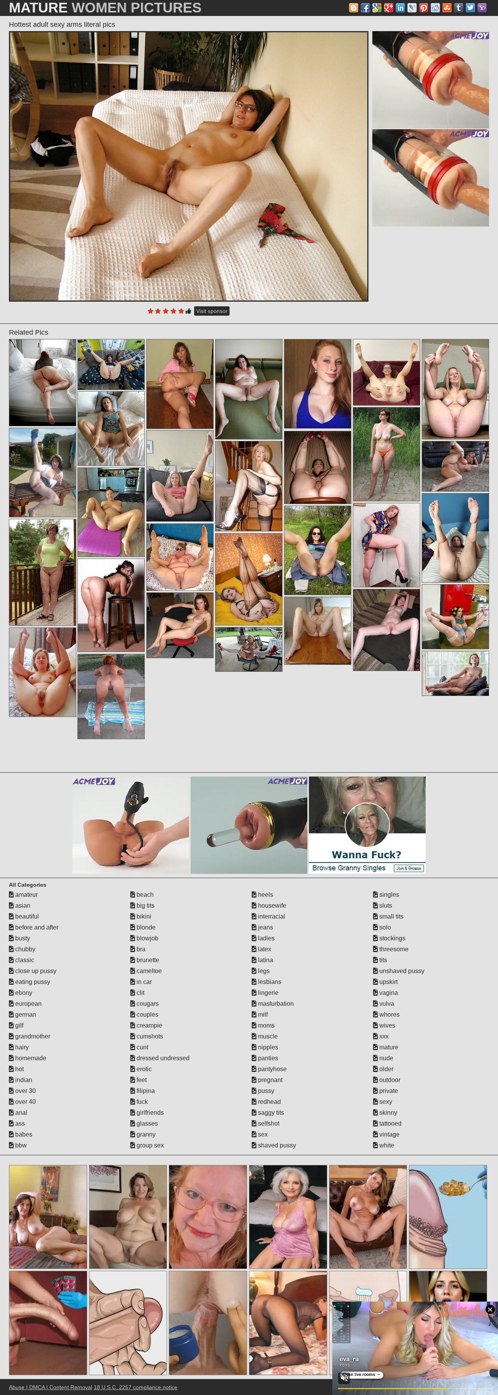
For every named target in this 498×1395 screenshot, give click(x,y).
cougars (147, 1003)
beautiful (26, 916)
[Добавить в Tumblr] (458, 7)
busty (22, 938)
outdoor (389, 1080)
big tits (144, 905)
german (25, 1014)
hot (19, 1069)
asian (22, 905)
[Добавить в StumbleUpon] (447, 7)
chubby (24, 949)
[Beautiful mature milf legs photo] (111, 428)
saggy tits (270, 1112)
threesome (393, 949)
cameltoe (148, 971)
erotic (143, 1069)
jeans (264, 927)
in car (143, 982)
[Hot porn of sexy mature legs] (317, 550)
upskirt (388, 982)
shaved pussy (276, 1145)
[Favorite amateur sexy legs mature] (111, 605)
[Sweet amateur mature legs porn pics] (248, 389)
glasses (146, 1123)
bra (140, 949)
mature (388, 1047)
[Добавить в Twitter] (470, 7)
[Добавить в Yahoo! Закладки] (482, 7)
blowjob (146, 938)
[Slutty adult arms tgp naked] (248, 649)
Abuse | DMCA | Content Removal (50, 1387)
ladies (265, 938)
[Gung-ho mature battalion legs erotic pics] (455, 616)
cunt (141, 1047)
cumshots (149, 1036)
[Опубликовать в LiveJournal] (412, 7)
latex (263, 949)
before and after (36, 927)
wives (386, 1025)
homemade (30, 1058)
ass (19, 1123)
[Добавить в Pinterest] (423, 7)
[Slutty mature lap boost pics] (317, 631)
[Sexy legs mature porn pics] (386, 372)
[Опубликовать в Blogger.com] (353, 7)
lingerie (267, 992)
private (388, 1091)
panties (267, 1058)
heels (264, 894)
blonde (145, 927)
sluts (385, 905)
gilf (18, 1025)
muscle (267, 1036)
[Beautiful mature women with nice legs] (386, 630)
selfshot (267, 1123)
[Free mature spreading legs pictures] (386, 545)
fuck (141, 1101)
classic (24, 960)
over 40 (25, 1101)
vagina (388, 992)
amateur (26, 894)
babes (23, 1134)
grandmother (32, 1036)
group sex (149, 1145)
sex (262, 1134)
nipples (267, 1047)
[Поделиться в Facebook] (365, 7)
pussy (265, 1091)
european (28, 1003)
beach (144, 894)
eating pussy (32, 982)
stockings (391, 938)
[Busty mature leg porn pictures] (42, 672)
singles (388, 894)
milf (262, 1014)
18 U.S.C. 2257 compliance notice (135, 1387)
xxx (383, 1036)
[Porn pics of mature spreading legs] (42, 472)
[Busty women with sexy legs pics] (317, 467)
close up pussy (35, 971)
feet (141, 1080)
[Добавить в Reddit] (435, 7)
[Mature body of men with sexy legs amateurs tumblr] (111, 512)
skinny (387, 1112)
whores (389, 1014)
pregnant (269, 1080)
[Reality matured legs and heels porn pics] (42, 572)
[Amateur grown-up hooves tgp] (42, 382)
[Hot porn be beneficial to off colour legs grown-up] (180, 625)
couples (146, 1014)
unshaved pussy (401, 971)
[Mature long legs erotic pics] (455, 389)
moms (265, 1025)
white (386, 1145)
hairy (21, 1047)
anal (20, 1112)
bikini (143, 916)
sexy (385, 1101)
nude (385, 1058)
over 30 (25, 1091)
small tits (390, 916)
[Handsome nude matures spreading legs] (111, 697)
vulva (386, 1003)
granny (145, 1134)
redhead (268, 1101)
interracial (270, 916)
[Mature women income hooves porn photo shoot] (248, 579)
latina (264, 960)
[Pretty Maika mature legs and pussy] (248, 486)
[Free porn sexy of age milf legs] (455, 673)
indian (23, 1080)
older (385, 1069)
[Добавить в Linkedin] (400, 7)
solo (384, 927)
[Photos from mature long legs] (455, 538)
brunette (147, 960)
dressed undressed (162, 1058)
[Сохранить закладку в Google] (377, 7)
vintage (389, 1134)
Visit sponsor (212, 311)
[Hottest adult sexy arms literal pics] (188, 166)
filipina (145, 1091)
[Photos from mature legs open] (111, 364)
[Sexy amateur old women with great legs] (455, 466)
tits (382, 960)
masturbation (275, 1003)
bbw (20, 1145)
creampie (148, 1025)
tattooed (390, 1123)
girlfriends (149, 1112)
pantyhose (271, 1069)
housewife (271, 905)
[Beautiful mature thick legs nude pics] (180, 557)
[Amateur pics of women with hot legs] (386, 454)
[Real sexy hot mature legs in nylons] (180, 384)
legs (263, 971)
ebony (23, 992)
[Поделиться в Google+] (388, 7)
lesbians (268, 982)
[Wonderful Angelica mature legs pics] (180, 476)
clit (139, 992)
